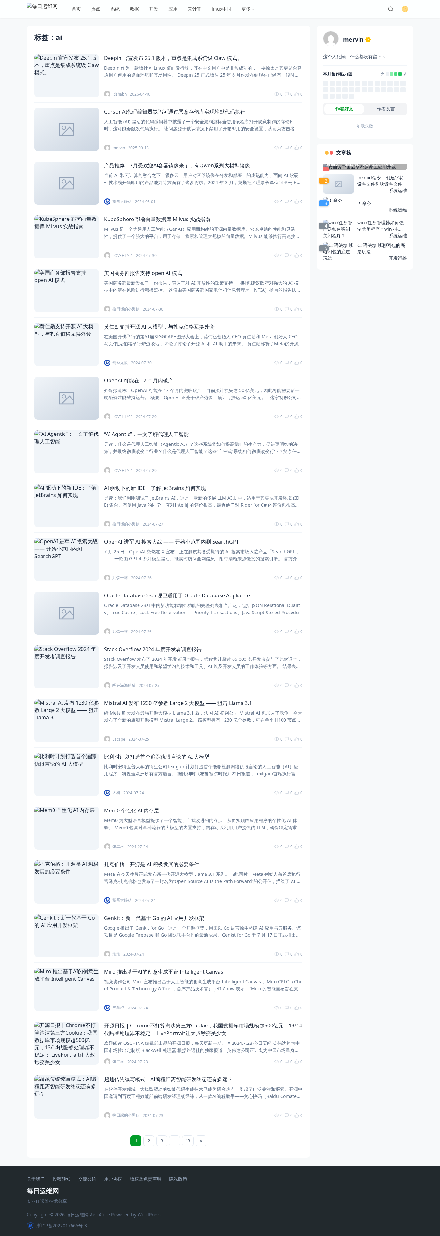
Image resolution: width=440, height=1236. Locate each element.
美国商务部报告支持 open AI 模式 (143, 272)
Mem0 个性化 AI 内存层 (131, 810)
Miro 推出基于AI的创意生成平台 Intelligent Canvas (163, 971)
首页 (76, 9)
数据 (134, 9)
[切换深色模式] (405, 9)
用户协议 (113, 1179)
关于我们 (36, 1179)
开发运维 (398, 258)
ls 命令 (364, 203)
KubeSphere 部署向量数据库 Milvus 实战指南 (157, 219)
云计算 (194, 9)
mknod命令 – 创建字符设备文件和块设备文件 (380, 180)
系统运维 (398, 190)
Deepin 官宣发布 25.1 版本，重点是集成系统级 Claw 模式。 (173, 57)
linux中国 (221, 9)
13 (188, 1141)
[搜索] (391, 9)
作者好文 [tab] (344, 109)
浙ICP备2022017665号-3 (61, 1225)
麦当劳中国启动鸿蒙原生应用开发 (360, 164)
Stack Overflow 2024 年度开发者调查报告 (153, 649)
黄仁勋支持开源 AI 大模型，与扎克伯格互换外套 (159, 326)
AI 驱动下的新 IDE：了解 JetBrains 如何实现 (155, 488)
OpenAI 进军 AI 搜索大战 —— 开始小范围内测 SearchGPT (171, 541)
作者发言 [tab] (386, 109)
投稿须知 (62, 1179)
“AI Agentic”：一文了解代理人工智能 (146, 434)
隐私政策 (178, 1179)
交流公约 (87, 1179)
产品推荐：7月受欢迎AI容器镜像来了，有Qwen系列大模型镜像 (177, 165)
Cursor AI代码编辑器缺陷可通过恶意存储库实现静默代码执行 (174, 111)
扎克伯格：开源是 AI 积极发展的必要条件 (151, 864)
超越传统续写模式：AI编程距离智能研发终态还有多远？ (168, 1079)
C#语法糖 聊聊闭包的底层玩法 (381, 248)
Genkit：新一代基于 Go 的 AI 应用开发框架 (154, 918)
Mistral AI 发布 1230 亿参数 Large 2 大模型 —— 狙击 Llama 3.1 (178, 703)
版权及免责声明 (145, 1179)
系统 (115, 9)
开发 (153, 9)
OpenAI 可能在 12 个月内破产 (138, 380)
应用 (172, 9)
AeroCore (100, 1215)
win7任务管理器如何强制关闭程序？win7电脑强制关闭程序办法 (380, 226)
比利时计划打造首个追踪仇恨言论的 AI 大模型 (156, 756)
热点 (95, 9)
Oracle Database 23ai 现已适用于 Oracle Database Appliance (177, 595)
